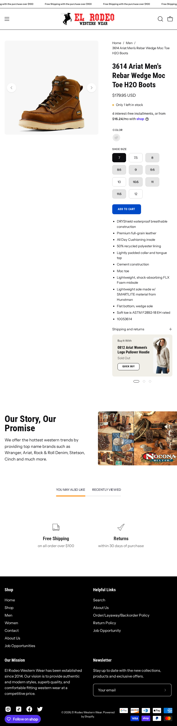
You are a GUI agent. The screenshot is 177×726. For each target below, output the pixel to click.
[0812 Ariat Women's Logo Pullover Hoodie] (161, 355)
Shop (9, 589)
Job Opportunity (107, 630)
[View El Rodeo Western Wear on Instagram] (8, 709)
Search (99, 600)
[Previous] (11, 87)
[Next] (91, 87)
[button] (160, 19)
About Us (12, 638)
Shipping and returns (128, 329)
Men (129, 43)
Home (116, 43)
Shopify (89, 716)
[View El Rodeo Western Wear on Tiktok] (18, 709)
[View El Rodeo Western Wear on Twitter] (39, 709)
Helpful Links (104, 589)
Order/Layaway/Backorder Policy (121, 615)
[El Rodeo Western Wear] (88, 19)
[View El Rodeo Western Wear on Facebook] (29, 709)
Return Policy (104, 623)
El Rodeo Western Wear (87, 712)
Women (11, 623)
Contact (12, 630)
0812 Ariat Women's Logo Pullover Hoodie (134, 349)
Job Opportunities (20, 645)
